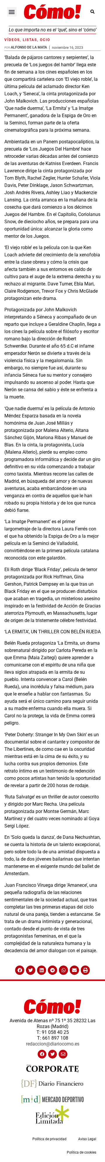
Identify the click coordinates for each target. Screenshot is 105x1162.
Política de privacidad (49, 1139)
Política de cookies (81, 1152)
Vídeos (12, 40)
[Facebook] (42, 1054)
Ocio (45, 40)
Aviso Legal (87, 1139)
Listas (30, 40)
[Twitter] (52, 1054)
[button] (12, 12)
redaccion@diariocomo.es (52, 1044)
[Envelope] (63, 1054)
